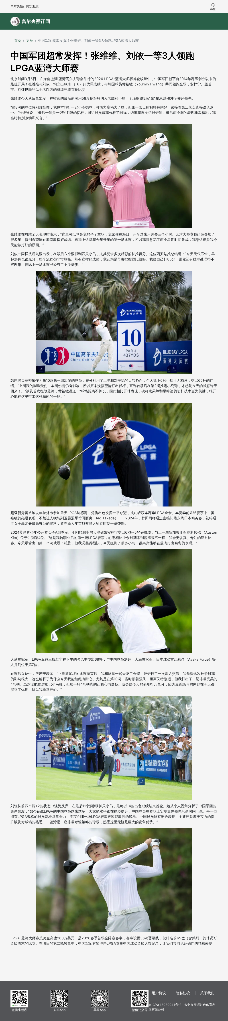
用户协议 (159, 993)
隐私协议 (183, 993)
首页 (17, 40)
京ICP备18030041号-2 (165, 1005)
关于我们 (207, 993)
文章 (29, 40)
